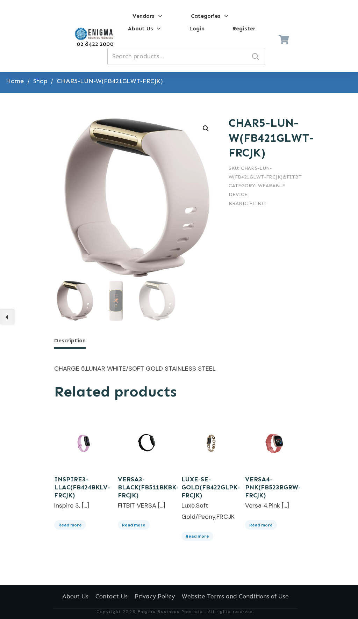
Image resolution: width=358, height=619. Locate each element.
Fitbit (258, 203)
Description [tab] (70, 340)
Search (255, 56)
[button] (206, 128)
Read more (70, 525)
